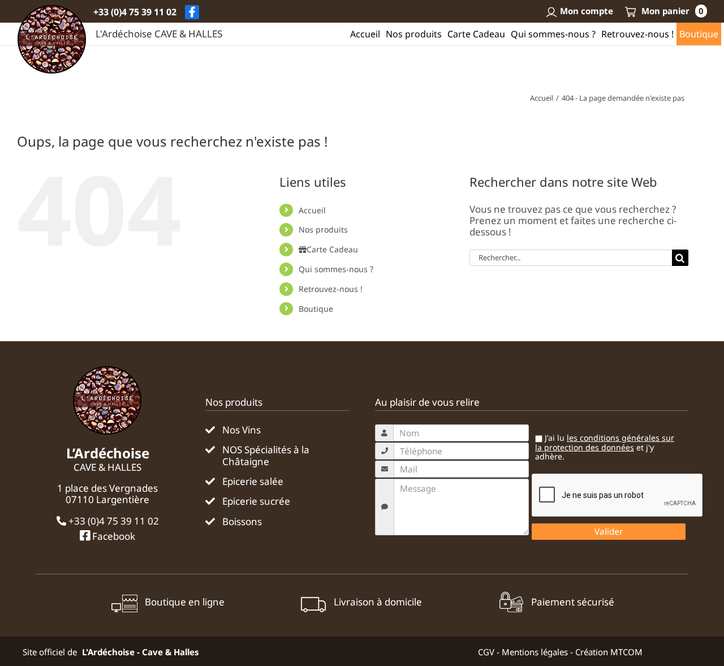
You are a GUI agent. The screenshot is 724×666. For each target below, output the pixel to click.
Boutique (316, 308)
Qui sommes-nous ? (336, 269)
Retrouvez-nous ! (331, 288)
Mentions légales (535, 652)
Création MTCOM (609, 652)
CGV (486, 652)
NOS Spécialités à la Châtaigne (265, 455)
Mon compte (586, 10)
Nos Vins (241, 430)
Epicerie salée (252, 481)
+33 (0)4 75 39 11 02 (134, 12)
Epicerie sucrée (256, 501)
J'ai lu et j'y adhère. (604, 447)
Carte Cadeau (332, 249)
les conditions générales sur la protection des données (604, 442)
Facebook (112, 536)
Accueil (312, 210)
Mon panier (671, 10)
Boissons (242, 521)
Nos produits (323, 229)
